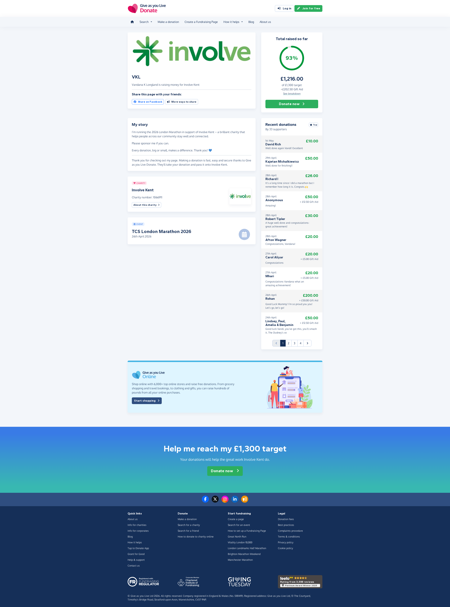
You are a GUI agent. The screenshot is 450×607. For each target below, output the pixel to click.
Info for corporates (138, 530)
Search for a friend (188, 530)
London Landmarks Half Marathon (247, 548)
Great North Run (237, 536)
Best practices (286, 524)
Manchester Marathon (240, 559)
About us (265, 22)
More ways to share (184, 101)
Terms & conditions (289, 536)
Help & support (136, 559)
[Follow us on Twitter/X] (215, 501)
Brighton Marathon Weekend (244, 553)
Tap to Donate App (138, 548)
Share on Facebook (150, 101)
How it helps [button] (231, 22)
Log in (287, 8)
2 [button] (288, 343)
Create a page (236, 519)
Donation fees (286, 519)
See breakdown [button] (292, 93)
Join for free (311, 8)
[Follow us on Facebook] (205, 501)
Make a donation (168, 22)
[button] (240, 196)
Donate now (289, 104)
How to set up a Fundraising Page (247, 530)
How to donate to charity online (196, 536)
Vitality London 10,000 (240, 542)
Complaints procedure (290, 530)
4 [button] (300, 343)
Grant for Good (136, 553)
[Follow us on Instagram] (225, 501)
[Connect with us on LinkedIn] (234, 501)
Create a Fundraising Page (201, 22)
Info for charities (137, 524)
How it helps (135, 542)
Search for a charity (189, 524)
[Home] (132, 22)
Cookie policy (285, 548)
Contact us (134, 565)
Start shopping (145, 400)
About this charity (145, 204)
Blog (251, 22)
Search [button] (144, 22)
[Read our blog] (244, 501)
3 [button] (294, 343)
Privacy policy (285, 542)
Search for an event (239, 524)
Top (315, 125)
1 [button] (284, 343)
